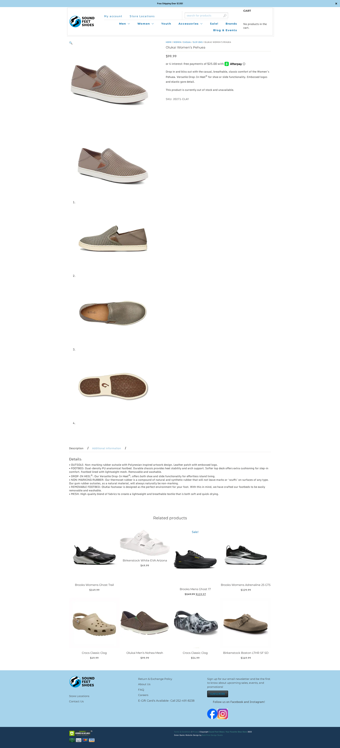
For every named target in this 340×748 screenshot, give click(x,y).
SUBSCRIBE (217, 694)
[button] (71, 43)
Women (143, 23)
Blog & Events (225, 30)
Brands (231, 23)
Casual (187, 42)
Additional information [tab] (106, 448)
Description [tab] (76, 448)
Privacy (195, 731)
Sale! (214, 23)
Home (169, 42)
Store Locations (142, 16)
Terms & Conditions (182, 731)
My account (113, 16)
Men (122, 23)
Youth (166, 23)
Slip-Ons (198, 42)
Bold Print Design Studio (212, 735)
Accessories (188, 23)
